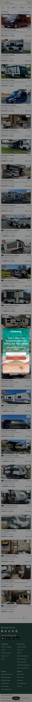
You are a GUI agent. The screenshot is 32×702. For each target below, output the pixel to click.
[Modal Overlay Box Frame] (16, 351)
